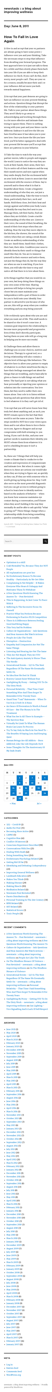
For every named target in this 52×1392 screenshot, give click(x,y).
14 (13, 788)
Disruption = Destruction (18, 641)
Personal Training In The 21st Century (25, 900)
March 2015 (11, 1087)
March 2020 (12, 1039)
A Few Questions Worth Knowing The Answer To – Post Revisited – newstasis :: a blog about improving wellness (26, 937)
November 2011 (13, 1176)
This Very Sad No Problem (19, 627)
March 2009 (12, 1262)
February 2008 (13, 1300)
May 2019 (10, 1070)
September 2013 (14, 1122)
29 (20, 798)
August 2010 (12, 1228)
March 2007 (12, 1337)
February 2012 (13, 1166)
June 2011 (10, 1193)
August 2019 (12, 1060)
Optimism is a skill (15, 562)
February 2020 (13, 1043)
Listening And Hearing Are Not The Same (26, 651)
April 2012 (11, 1159)
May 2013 (10, 1125)
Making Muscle (14, 886)
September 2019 (14, 1056)
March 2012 (12, 1163)
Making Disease (14, 883)
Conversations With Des (18, 848)
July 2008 (10, 1283)
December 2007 (14, 1307)
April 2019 (11, 1074)
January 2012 (12, 1170)
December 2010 (13, 1214)
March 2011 (11, 1204)
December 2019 (13, 1050)
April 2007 (11, 1334)
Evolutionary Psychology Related (22, 859)
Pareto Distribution (15, 896)
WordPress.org (13, 1375)
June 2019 (10, 1067)
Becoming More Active (17, 831)
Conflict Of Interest (15, 841)
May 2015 (10, 1080)
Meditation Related (15, 889)
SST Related (12, 906)
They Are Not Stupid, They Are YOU (23, 655)
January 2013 (12, 1128)
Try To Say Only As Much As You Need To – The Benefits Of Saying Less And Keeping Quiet (27, 733)
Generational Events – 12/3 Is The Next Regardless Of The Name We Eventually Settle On (25, 668)
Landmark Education (16, 876)
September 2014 (14, 1094)
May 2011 (10, 1197)
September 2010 (14, 1224)
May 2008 (11, 1289)
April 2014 (11, 1108)
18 (38, 788)
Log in (9, 1364)
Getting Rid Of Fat (14, 862)
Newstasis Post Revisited (18, 893)
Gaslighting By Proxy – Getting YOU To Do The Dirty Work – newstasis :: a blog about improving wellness (27, 1002)
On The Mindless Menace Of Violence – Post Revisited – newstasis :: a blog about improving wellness (26, 964)
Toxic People (12, 913)
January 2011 (12, 1211)
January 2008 (12, 1303)
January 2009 (12, 1269)
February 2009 (13, 1265)
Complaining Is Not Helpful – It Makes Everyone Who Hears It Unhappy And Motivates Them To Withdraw (25, 586)
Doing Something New (24, 524)
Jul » (39, 803)
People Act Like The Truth (19, 637)
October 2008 (12, 1272)
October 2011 (12, 1180)
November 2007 (14, 1310)
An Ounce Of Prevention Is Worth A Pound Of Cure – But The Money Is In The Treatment (26, 709)
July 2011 (10, 1190)
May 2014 (10, 1104)
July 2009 (10, 1252)
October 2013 (12, 1118)
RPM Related (12, 903)
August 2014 (12, 1098)
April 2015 (11, 1084)
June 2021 (10, 1029)
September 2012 (14, 1142)
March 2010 (12, 1238)
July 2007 (10, 1324)
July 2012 (10, 1149)
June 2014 (10, 1101)
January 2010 (12, 1241)
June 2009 (11, 1255)
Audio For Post (13, 828)
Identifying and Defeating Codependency (26, 865)
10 (32, 783)
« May (13, 803)
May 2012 (10, 1156)
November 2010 (13, 1217)
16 (26, 788)
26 (45, 793)
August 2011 (12, 1187)
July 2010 (10, 1231)
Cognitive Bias (13, 838)
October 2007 (12, 1313)
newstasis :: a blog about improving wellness (22, 10)
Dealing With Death (15, 852)
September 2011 (13, 1183)
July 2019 (10, 1063)
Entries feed (12, 1368)
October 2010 (12, 1221)
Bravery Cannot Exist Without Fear (23, 679)
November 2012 (13, 1135)
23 (26, 793)
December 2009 (14, 1245)
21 (13, 793)
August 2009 (12, 1248)
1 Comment (10, 527)
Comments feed (14, 1371)
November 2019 (13, 1053)
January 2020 (12, 1046)
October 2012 (12, 1139)
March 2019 (12, 1077)
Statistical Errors (14, 910)
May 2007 (11, 1330)
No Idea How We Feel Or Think (21, 675)
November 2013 (13, 1115)
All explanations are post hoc (20, 572)
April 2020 (11, 1036)
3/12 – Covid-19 (13, 824)
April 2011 (11, 1200)
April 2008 (11, 1293)
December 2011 (13, 1173)
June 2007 (11, 1327)
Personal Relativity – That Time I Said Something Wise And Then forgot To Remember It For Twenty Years (24, 692)
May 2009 (11, 1259)
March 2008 (12, 1296)
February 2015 (13, 1091)
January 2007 (12, 1344)
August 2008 (12, 1279)
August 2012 (12, 1146)
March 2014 (12, 1111)
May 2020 (11, 1032)
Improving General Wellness (20, 872)
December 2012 (13, 1132)
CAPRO (9, 835)
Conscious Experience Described (22, 845)
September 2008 (14, 1276)
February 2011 (12, 1207)
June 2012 (10, 1152)
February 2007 (13, 1341)
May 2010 (10, 1235)
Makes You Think (40, 524)
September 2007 (14, 1317)
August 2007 (12, 1320)
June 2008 (11, 1286)
